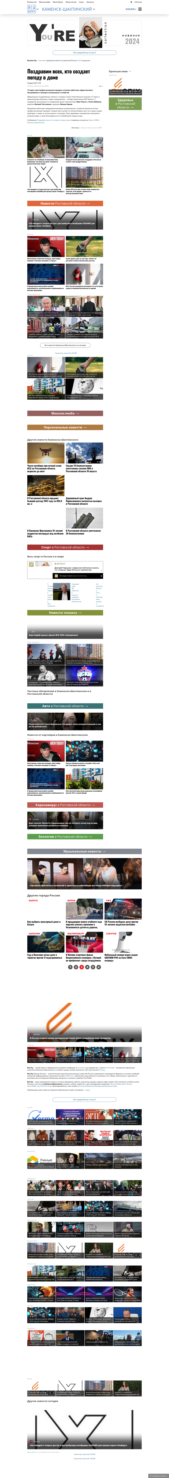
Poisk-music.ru (32, 1220)
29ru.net (30, 355)
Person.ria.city (71, 2)
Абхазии (107, 1086)
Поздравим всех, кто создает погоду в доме (54, 120)
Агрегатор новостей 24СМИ (66, 353)
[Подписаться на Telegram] (131, 2)
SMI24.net (69, 1076)
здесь (88, 1090)
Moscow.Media (115, 1084)
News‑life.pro (58, 2)
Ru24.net (30, 234)
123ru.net (138, 2)
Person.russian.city (33, 294)
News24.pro (113, 75)
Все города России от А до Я (85, 52)
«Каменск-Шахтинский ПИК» (38, 86)
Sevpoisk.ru (31, 1328)
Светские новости (31, 1452)
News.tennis (31, 1285)
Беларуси (98, 1086)
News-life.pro (127, 1084)
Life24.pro (44, 1086)
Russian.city (31, 2)
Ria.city (29, 135)
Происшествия (118, 71)
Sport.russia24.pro (33, 642)
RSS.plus (102, 1070)
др (51, 1086)
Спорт (81, 2)
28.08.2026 (130, 9)
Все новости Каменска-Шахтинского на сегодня (65, 345)
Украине (89, 1086)
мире (115, 1086)
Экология (90, 2)
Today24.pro (31, 1178)
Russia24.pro (81, 1068)
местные (42, 60)
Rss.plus (30, 1107)
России (81, 1086)
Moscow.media (44, 2)
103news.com (31, 1264)
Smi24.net (30, 739)
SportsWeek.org (33, 1086)
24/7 (79, 60)
